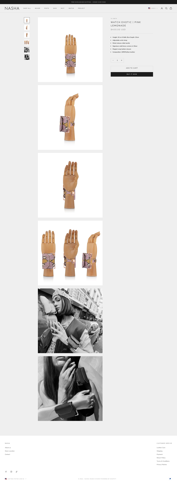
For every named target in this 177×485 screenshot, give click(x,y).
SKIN (55, 8)
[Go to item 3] (27, 35)
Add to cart (132, 68)
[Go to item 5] (27, 50)
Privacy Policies (162, 465)
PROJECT (81, 8)
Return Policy (161, 458)
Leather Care (161, 448)
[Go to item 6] (27, 57)
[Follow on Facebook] (6, 472)
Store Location (10, 451)
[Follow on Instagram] (11, 472)
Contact (7, 454)
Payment (160, 454)
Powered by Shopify (108, 479)
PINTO (46, 8)
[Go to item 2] (27, 27)
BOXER (37, 8)
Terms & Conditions (163, 461)
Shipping (159, 451)
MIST (63, 8)
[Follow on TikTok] (17, 472)
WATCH (71, 8)
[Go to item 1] (27, 20)
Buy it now (132, 74)
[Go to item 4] (27, 42)
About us (8, 448)
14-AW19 (114, 18)
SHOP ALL (27, 8)
